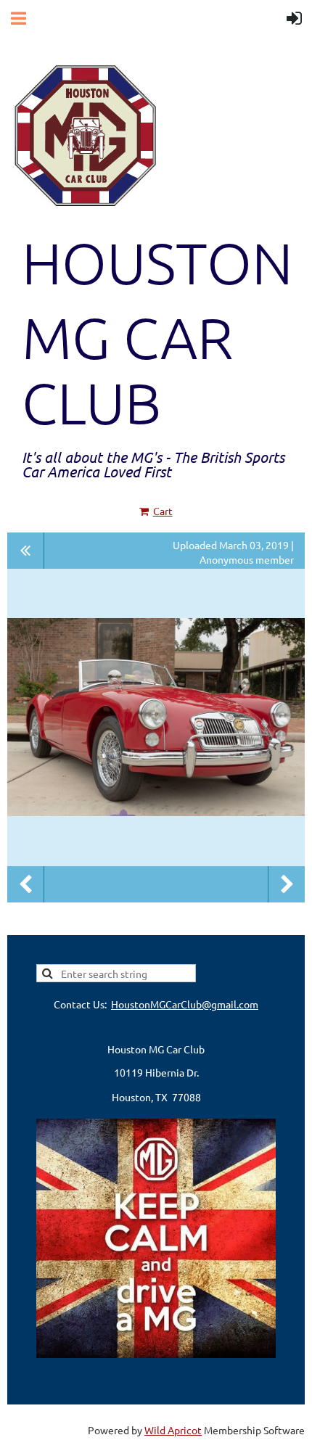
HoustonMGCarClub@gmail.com (184, 1004)
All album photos (25, 550)
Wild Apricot (173, 1429)
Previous (25, 884)
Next (286, 884)
